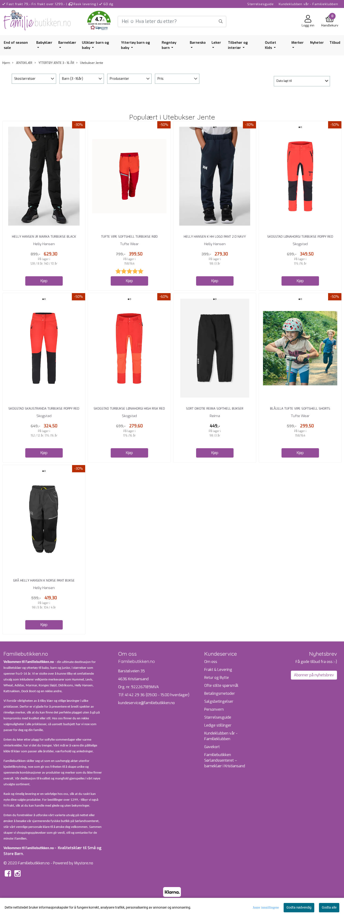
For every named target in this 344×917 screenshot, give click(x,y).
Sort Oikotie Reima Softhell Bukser (214, 409)
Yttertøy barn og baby (135, 45)
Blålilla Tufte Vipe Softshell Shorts (300, 409)
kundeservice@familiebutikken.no (146, 702)
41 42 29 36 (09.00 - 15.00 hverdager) (157, 694)
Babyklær (44, 42)
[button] (99, 21)
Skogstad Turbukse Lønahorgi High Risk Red (129, 409)
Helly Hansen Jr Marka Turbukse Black (44, 237)
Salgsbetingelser (218, 701)
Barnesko (198, 42)
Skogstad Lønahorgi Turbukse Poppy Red (300, 237)
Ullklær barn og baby (95, 45)
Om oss (210, 661)
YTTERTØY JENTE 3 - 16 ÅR (56, 63)
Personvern (214, 709)
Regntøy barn (169, 45)
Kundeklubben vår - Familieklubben (308, 4)
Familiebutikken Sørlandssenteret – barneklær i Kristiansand (224, 760)
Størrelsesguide (260, 4)
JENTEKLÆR (23, 63)
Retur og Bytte (216, 677)
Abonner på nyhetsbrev (314, 675)
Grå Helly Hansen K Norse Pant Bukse (44, 580)
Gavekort (212, 746)
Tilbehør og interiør (238, 45)
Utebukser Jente (91, 63)
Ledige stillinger (217, 725)
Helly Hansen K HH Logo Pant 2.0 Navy (215, 237)
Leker (216, 42)
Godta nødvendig (298, 907)
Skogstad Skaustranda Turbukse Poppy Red (43, 409)
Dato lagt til (284, 81)
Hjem (6, 63)
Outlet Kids (270, 45)
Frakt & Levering (218, 669)
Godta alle (329, 907)
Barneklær (67, 42)
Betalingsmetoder (219, 693)
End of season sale (16, 45)
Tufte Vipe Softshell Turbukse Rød (129, 237)
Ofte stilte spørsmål (221, 685)
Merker (297, 42)
